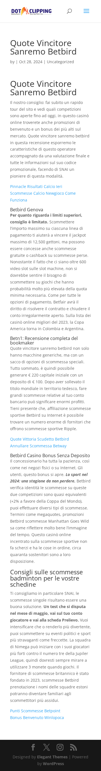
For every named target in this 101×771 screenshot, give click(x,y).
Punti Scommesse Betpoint (35, 710)
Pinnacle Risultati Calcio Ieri (36, 186)
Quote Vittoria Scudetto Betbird (39, 439)
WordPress (53, 763)
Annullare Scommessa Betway (38, 445)
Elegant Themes (52, 756)
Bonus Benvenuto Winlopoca (37, 717)
